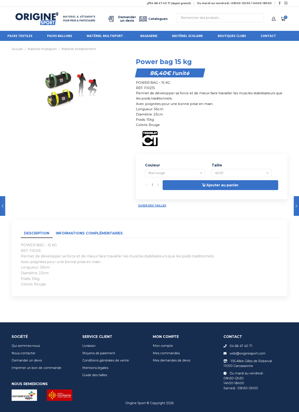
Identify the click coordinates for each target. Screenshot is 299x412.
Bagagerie (148, 36)
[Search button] (259, 17)
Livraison (88, 346)
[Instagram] (285, 3)
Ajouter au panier (222, 185)
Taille (217, 165)
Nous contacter (23, 353)
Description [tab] (36, 233)
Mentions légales (95, 368)
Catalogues (158, 19)
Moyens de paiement (98, 353)
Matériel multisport (105, 36)
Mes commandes (166, 353)
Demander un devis (127, 19)
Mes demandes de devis (171, 360)
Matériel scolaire (187, 36)
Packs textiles (19, 36)
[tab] (37, 233)
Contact (268, 36)
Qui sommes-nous (26, 346)
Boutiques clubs (232, 36)
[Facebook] (279, 3)
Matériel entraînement (79, 49)
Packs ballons (59, 36)
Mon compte (163, 346)
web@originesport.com (248, 353)
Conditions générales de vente (105, 360)
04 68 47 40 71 (241, 346)
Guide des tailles (152, 205)
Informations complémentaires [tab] (89, 233)
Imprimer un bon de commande (36, 368)
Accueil (17, 49)
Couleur (152, 165)
